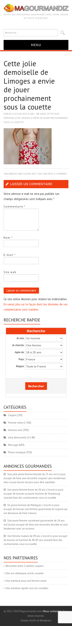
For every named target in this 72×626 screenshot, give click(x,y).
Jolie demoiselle (17, 437)
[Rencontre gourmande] (36, 8)
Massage (13, 445)
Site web (10, 272)
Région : (20, 366)
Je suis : (20, 338)
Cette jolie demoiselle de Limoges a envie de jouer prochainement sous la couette (36, 117)
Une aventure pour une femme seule (26, 580)
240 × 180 (34, 113)
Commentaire (15, 206)
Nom (8, 237)
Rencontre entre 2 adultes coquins (25, 566)
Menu (36, 45)
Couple (12, 415)
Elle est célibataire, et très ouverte (25, 573)
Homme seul (15, 430)
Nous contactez (52, 611)
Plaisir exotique (16, 452)
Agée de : (20, 352)
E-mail (10, 255)
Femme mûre (15, 422)
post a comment (57, 173)
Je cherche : (18, 345)
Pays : (22, 359)
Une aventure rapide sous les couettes (27, 588)
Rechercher (36, 386)
